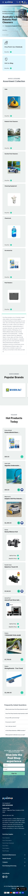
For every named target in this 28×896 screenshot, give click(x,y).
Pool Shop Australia (13, 886)
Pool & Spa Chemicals (8, 843)
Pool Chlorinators (7, 840)
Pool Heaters (5, 848)
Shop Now (4, 30)
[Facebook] (3, 877)
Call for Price (12, 555)
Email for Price (13, 558)
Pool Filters (5, 845)
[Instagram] (6, 877)
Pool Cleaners (6, 838)
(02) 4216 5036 (7, 805)
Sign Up (14, 773)
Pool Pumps (5, 851)
